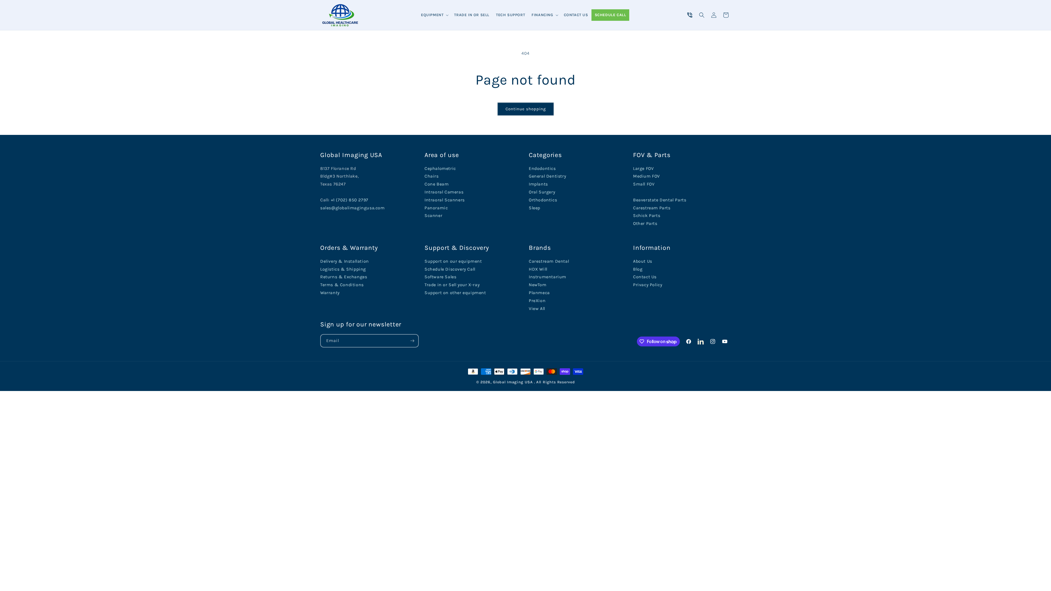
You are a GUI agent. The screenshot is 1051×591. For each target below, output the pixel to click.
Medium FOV (646, 176)
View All (537, 308)
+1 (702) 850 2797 (349, 199)
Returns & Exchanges (343, 276)
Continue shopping (526, 108)
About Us (642, 261)
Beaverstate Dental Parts (659, 199)
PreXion (537, 300)
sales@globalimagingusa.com (352, 207)
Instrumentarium (547, 276)
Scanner (433, 215)
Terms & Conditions (342, 284)
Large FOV (643, 168)
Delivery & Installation (344, 261)
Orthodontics (543, 199)
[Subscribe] (412, 340)
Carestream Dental (549, 261)
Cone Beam (437, 184)
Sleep (534, 207)
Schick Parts (646, 215)
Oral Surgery (542, 192)
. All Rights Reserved (554, 382)
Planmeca (539, 292)
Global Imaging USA (513, 382)
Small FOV (643, 184)
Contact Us (645, 276)
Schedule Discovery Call (450, 269)
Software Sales (440, 276)
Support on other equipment (455, 292)
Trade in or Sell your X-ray (452, 284)
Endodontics (542, 168)
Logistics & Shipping (343, 269)
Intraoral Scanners (445, 199)
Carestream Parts (652, 207)
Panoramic (436, 207)
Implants (538, 184)
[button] (434, 15)
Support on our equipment (453, 261)
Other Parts (645, 223)
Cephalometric (440, 168)
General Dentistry (547, 176)
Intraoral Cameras (444, 192)
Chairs (432, 176)
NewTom (538, 284)
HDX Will (538, 269)
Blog (637, 269)
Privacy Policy (647, 284)
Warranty (330, 292)
